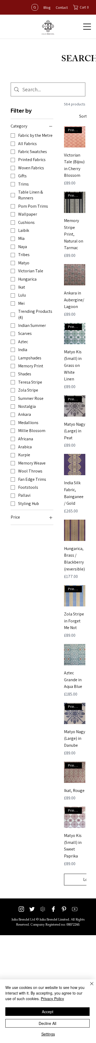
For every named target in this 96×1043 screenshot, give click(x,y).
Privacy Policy (52, 998)
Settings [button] (48, 1034)
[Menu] (87, 27)
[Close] (88, 986)
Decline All (47, 1023)
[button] (82, 7)
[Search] (34, 7)
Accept (47, 1011)
